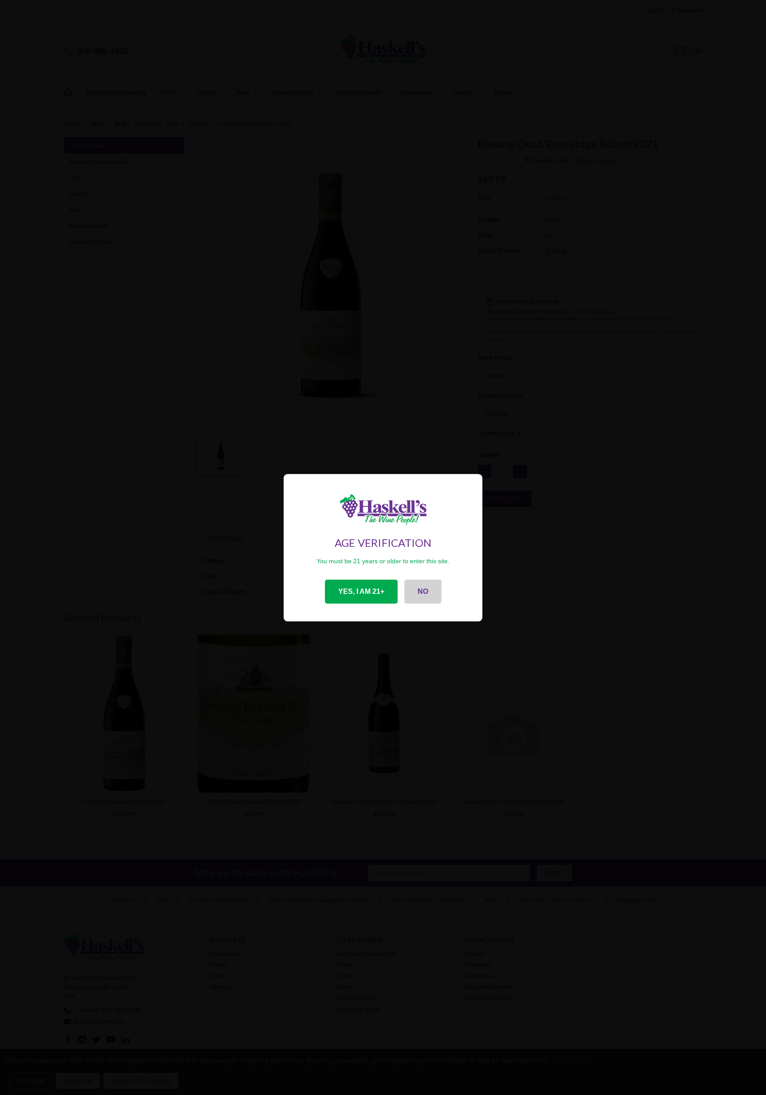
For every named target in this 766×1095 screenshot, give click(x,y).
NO (423, 591)
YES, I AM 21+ (361, 591)
